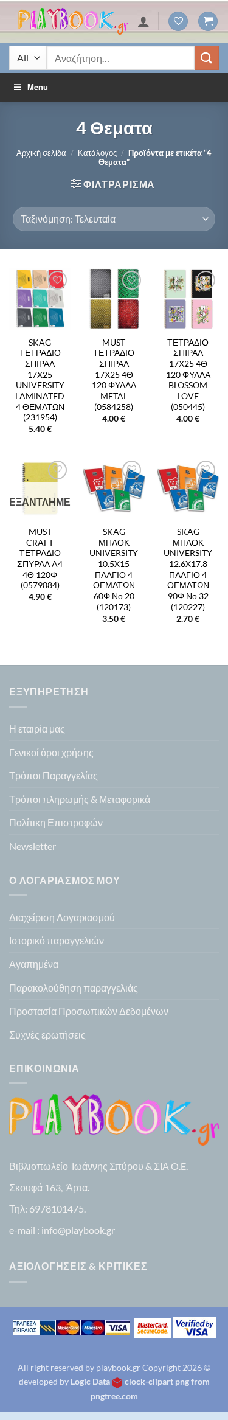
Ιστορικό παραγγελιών (56, 940)
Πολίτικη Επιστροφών (56, 822)
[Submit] (207, 57)
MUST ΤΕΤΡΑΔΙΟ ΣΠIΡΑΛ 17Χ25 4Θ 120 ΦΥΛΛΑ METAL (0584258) (114, 375)
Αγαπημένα (33, 964)
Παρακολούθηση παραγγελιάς (73, 988)
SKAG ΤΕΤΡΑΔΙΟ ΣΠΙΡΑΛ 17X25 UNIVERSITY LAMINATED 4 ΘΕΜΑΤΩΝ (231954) (39, 380)
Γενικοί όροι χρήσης (51, 752)
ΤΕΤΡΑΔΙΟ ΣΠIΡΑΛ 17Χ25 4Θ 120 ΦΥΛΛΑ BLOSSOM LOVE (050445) (188, 375)
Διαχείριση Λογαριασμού (62, 917)
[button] (208, 22)
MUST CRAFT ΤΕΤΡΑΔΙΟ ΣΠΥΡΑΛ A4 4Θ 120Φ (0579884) (40, 558)
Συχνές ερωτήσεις (47, 1034)
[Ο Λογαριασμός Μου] (143, 21)
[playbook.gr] (73, 21)
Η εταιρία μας (37, 728)
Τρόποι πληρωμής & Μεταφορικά (79, 799)
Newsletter (32, 846)
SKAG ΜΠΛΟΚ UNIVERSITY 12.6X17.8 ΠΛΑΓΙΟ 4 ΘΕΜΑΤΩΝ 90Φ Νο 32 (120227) (188, 569)
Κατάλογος (97, 153)
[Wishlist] (178, 22)
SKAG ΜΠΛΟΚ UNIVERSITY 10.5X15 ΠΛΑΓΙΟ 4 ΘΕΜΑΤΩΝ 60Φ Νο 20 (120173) (113, 569)
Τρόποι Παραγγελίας (53, 775)
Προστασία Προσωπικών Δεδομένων (88, 1011)
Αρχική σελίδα (41, 153)
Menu (37, 86)
